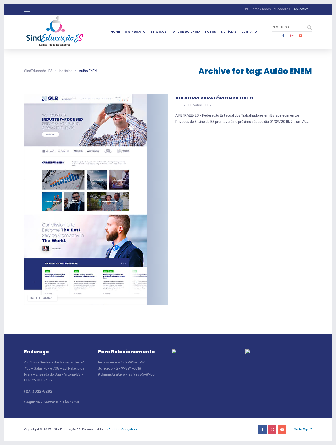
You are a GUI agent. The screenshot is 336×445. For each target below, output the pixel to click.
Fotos (210, 31)
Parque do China (185, 31)
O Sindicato (135, 31)
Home (115, 31)
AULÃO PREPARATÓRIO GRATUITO (214, 98)
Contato (249, 31)
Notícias (229, 31)
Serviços (159, 31)
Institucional (42, 298)
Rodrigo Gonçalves (123, 429)
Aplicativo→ (303, 9)
